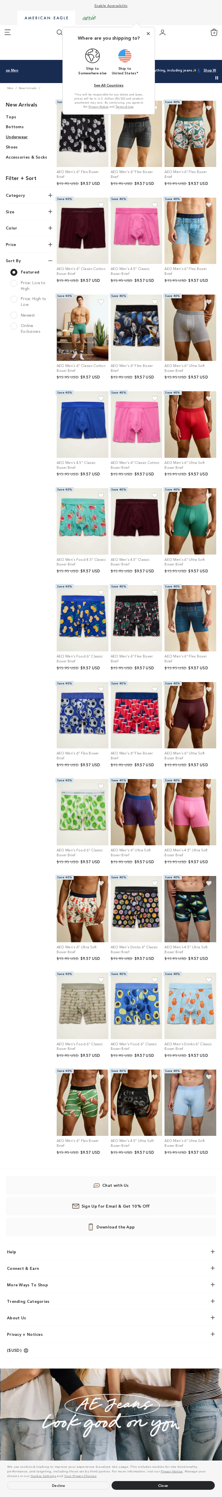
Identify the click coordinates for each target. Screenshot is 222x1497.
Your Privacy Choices (80, 1475)
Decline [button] (58, 1485)
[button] (98, 1476)
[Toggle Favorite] (209, 108)
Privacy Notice (172, 1471)
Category (15, 195)
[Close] (148, 33)
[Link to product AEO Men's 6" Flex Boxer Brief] (82, 134)
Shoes (12, 147)
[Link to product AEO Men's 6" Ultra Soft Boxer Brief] (190, 328)
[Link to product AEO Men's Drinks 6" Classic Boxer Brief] (136, 909)
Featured (30, 272)
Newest (28, 315)
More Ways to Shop (27, 1284)
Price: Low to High (33, 285)
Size (10, 211)
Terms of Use (125, 106)
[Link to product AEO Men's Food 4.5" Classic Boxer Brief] (82, 521)
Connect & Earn (23, 1268)
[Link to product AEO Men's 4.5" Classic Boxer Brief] (136, 231)
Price (11, 244)
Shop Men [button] (167, 70)
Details (191, 70)
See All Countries (108, 84)
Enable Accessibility (111, 5)
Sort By (13, 260)
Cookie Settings (43, 1475)
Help (11, 1251)
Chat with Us (115, 1185)
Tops (11, 117)
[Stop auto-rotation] (217, 78)
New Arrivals (22, 104)
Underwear (17, 136)
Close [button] (163, 1485)
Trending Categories (28, 1301)
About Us (16, 1317)
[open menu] (7, 32)
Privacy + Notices (25, 1334)
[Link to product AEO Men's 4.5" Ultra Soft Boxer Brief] (190, 812)
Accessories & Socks (26, 157)
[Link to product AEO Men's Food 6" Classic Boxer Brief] (82, 618)
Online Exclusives (30, 328)
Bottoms (15, 126)
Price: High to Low (33, 301)
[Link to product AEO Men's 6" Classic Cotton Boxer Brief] (82, 231)
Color (11, 228)
